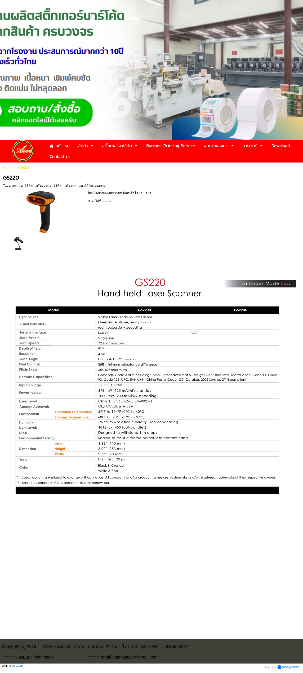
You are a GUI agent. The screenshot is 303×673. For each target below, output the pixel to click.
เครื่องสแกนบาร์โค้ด (78, 185)
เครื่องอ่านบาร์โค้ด (48, 185)
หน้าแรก (9, 167)
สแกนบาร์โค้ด (22, 185)
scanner (101, 185)
